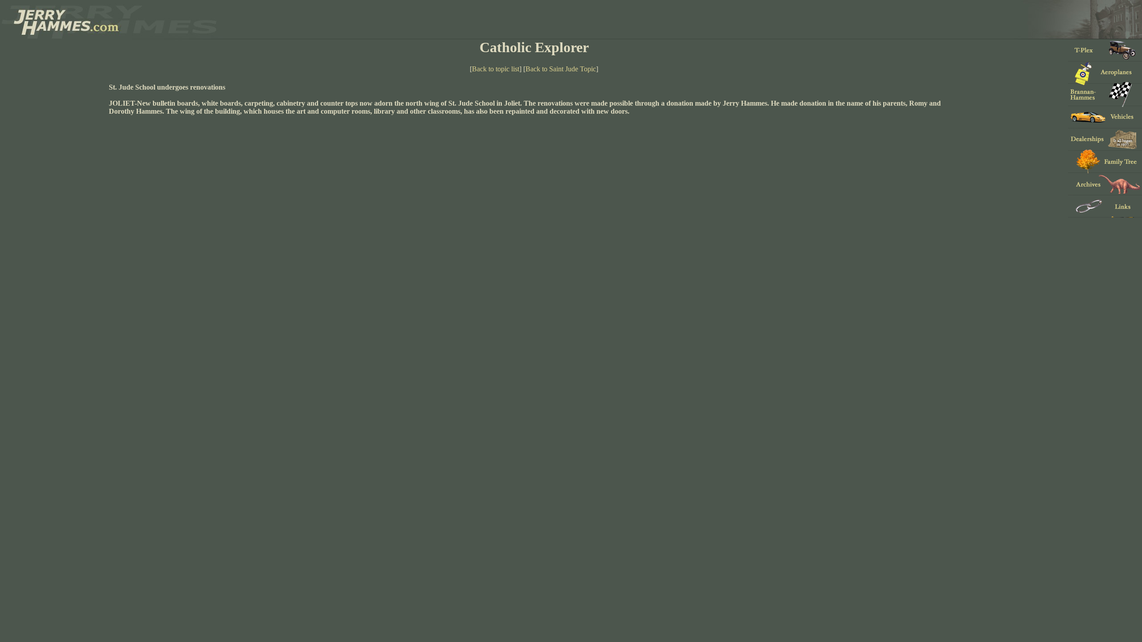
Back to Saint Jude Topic (560, 69)
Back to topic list (495, 69)
